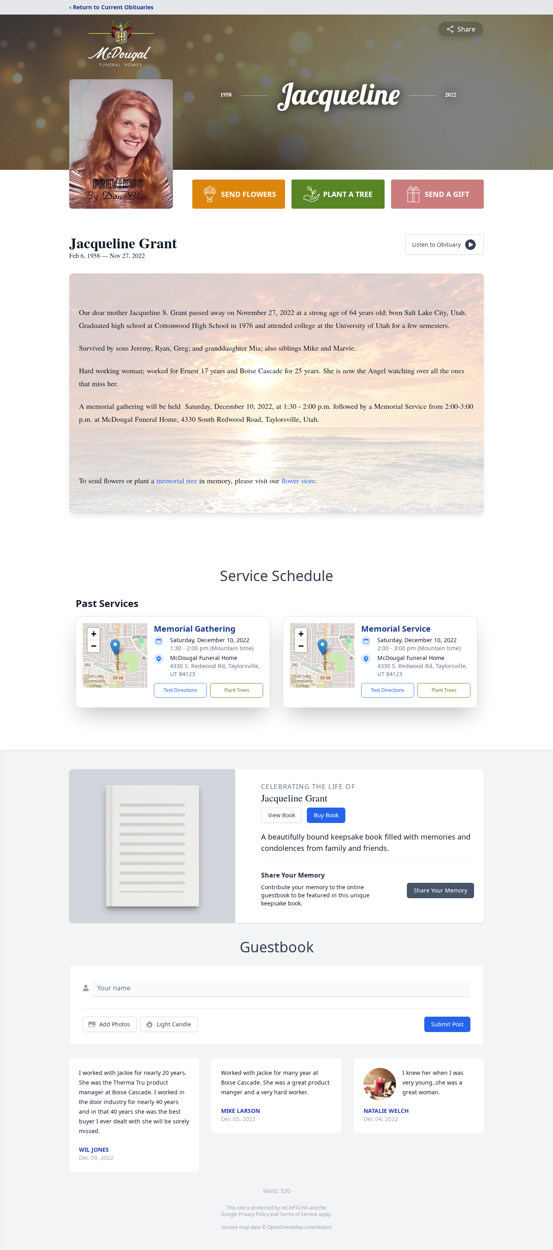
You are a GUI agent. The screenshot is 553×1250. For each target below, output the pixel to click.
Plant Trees (236, 690)
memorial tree (176, 480)
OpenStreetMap (285, 1227)
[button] (115, 647)
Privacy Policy (253, 1214)
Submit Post (447, 1024)
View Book (281, 815)
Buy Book (326, 815)
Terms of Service (298, 1214)
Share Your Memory (440, 890)
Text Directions (180, 690)
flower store (298, 480)
